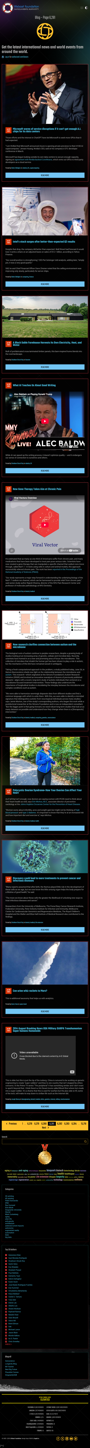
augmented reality (12, 1230)
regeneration (23, 1180)
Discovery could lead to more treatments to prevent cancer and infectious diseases (47, 879)
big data (8, 1237)
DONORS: (37, 1417)
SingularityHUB (11, 1375)
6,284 (74, 1124)
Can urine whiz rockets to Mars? (30, 991)
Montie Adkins (14, 1336)
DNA (7, 1203)
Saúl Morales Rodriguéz (17, 1258)
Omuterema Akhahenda (17, 1291)
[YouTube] (71, 1439)
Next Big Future (11, 1369)
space (44, 1180)
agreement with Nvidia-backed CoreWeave (33, 159)
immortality (12, 1177)
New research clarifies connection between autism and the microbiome (44, 645)
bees (7, 1235)
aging (7, 1170)
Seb (9, 1327)
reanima (81, 1177)
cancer (14, 1174)
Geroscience (10, 1361)
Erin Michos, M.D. (39, 801)
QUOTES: (48, 1430)
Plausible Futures (12, 1372)
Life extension (42, 1176)
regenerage (13, 1180)
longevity (60, 1176)
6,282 (59, 1124)
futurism (27, 359)
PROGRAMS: (49, 1424)
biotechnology (69, 1171)
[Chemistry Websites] (45, 1155)
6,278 (29, 1124)
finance (31, 276)
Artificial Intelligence (33, 1171)
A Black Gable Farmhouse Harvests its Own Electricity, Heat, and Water (47, 344)
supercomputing (34, 168)
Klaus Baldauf (13, 1294)
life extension (39, 922)
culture (25, 1174)
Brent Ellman (13, 1324)
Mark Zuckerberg (11, 1214)
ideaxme (82, 1174)
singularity (38, 1180)
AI (11, 1171)
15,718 (83, 1124)
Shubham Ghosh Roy (17, 359)
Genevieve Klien (14, 1255)
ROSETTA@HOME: (31, 1427)
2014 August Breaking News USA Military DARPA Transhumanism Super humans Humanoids (47, 1029)
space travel (23, 1004)
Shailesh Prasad (14, 1270)
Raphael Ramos (14, 1312)
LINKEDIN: (32, 1410)
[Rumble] (75, 1439)
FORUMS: (39, 1430)
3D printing (9, 1196)
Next (44, 1128)
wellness (78, 1179)
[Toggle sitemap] (81, 7)
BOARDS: (48, 1417)
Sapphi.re (36, 1438)
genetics (44, 717)
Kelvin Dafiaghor (16, 168)
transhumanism (65, 1099)
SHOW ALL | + (8, 1344)
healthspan (69, 1174)
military (58, 1099)
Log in (7, 57)
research (31, 1180)
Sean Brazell (13, 1318)
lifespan (52, 1177)
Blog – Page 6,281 (45, 18)
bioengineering (26, 1099)
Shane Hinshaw (14, 1309)
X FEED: (32, 1414)
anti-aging (23, 1170)
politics (76, 1177)
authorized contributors (20, 57)
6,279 (36, 1124)
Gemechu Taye (14, 1276)
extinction (41, 1174)
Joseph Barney (15, 1099)
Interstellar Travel (22, 1177)
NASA (66, 1177)
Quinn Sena (14, 1004)
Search (85, 1141)
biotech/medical (30, 591)
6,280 (44, 1124)
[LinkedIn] (67, 1439)
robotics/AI (25, 168)
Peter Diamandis (11, 1201)
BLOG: (48, 1414)
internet (52, 1099)
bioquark (51, 1170)
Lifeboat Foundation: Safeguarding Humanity (39, 8)
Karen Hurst (13, 1282)
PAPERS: (48, 1427)
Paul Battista (13, 1273)
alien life (8, 1219)
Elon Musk (9, 1208)
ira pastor (31, 1177)
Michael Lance (14, 1330)
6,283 (66, 1124)
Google (55, 1174)
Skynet (7, 1212)
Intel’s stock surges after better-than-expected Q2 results (44, 242)
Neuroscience (71, 1177)
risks (35, 1180)
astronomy (9, 1228)
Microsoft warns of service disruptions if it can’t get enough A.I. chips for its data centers (47, 130)
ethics (42, 1099)
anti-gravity (9, 1221)
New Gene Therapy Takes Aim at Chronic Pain (37, 489)
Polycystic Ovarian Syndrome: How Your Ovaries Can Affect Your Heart (47, 791)
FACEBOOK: (31, 1407)
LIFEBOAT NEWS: (51, 1407)
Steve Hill (12, 1321)
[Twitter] (62, 1439)
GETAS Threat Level (45, 1399)
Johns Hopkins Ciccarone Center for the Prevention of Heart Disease (50, 804)
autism (8, 675)
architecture (9, 1223)
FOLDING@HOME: (31, 1424)
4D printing (9, 1198)
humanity (77, 1174)
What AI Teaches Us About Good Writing (34, 385)
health (37, 821)
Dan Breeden (13, 1267)
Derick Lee (12, 1303)
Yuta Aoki (12, 1300)
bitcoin (77, 1171)
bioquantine (42, 1171)
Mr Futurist (9, 1367)
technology (58, 1180)
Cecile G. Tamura (15, 1297)
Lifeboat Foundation (15, 1438)
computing (25, 276)
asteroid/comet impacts (14, 1226)
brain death (9, 1174)
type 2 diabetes (29, 812)
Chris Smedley (14, 1341)
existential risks (34, 1174)
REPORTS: (49, 1420)
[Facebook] (58, 1439)
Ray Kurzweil (10, 1205)
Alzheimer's (15, 1171)
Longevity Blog (11, 1364)
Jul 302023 (8, 344)
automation (9, 1233)
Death (29, 1174)
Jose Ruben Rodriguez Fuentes (20, 1285)
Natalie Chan (13, 1315)
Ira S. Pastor (13, 1339)
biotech (59, 1170)
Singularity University (13, 1210)
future (46, 1174)
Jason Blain (13, 1333)
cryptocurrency (20, 1174)
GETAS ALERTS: (50, 1410)
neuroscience (51, 717)
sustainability (49, 1180)
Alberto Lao (12, 1306)
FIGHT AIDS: (33, 1420)
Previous (13, 1124)
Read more (45, 175)
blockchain (83, 1171)
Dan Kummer (13, 1288)
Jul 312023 (8, 130)
